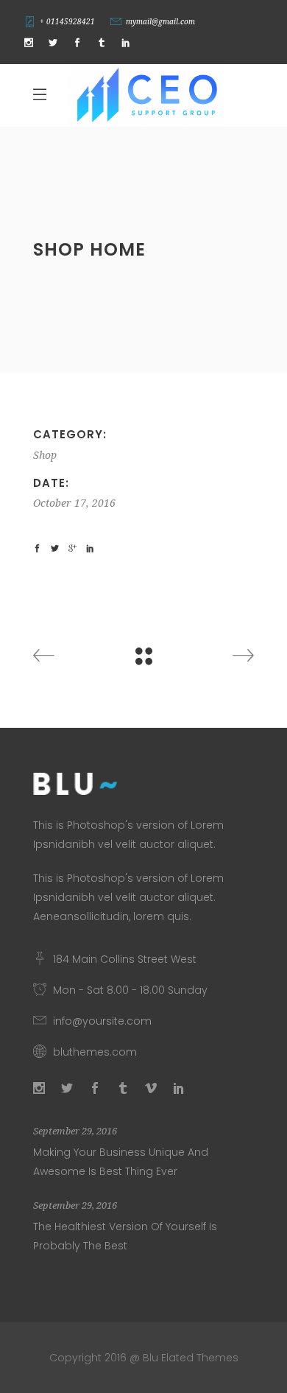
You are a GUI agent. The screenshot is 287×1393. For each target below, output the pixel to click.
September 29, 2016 (75, 1131)
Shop (45, 455)
